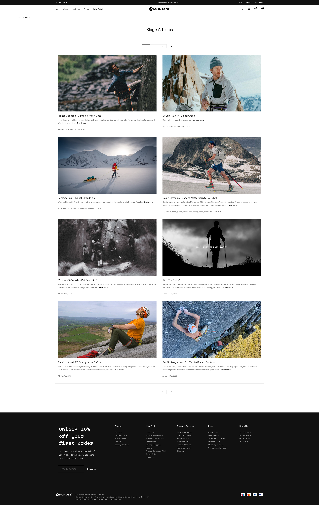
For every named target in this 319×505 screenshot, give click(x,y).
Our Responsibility (121, 435)
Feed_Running (193, 212)
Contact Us (150, 457)
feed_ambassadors (87, 208)
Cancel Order (151, 454)
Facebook (247, 432)
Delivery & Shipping (153, 445)
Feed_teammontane (206, 212)
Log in (240, 2)
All (59, 208)
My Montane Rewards (154, 435)
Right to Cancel (214, 442)
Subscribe (91, 469)
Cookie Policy (213, 432)
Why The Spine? (171, 280)
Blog (150, 29)
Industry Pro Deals (122, 445)
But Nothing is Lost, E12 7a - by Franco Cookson (188, 362)
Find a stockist (259, 2)
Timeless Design (183, 442)
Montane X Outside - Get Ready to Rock (80, 280)
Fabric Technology (184, 448)
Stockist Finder (120, 438)
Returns (149, 448)
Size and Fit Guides (184, 435)
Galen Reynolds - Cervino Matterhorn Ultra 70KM (189, 197)
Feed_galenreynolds (179, 212)
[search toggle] (242, 9)
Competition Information (217, 448)
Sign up (248, 2)
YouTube (246, 438)
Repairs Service (183, 438)
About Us (118, 432)
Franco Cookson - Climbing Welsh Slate (79, 115)
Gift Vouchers (151, 442)
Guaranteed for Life (184, 432)
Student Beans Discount (155, 438)
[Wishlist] (249, 9)
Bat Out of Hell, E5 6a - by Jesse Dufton (80, 362)
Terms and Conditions (216, 438)
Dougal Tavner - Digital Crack (178, 115)
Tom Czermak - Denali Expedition (76, 197)
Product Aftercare (184, 445)
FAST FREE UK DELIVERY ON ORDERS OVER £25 (161, 2)
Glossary (180, 451)
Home (18, 17)
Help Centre (150, 432)
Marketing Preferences (216, 445)
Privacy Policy (213, 435)
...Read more (80, 123)
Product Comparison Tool (156, 451)
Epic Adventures (70, 129)
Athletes (61, 129)
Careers (118, 442)
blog (22, 17)
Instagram (247, 435)
